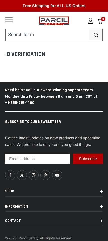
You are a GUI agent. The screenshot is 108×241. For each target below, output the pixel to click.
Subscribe (88, 158)
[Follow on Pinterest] (45, 175)
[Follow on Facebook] (10, 175)
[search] (95, 34)
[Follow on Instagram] (33, 175)
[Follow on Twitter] (22, 175)
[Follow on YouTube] (57, 175)
